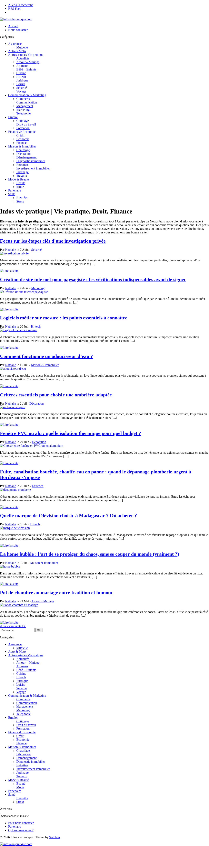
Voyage (21, 91)
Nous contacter (18, 30)
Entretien (22, 164)
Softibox (54, 837)
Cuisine (21, 73)
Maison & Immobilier (22, 146)
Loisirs (20, 84)
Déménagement (26, 157)
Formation (23, 128)
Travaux (21, 175)
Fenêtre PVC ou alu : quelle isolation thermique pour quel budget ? (70, 433)
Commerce (23, 98)
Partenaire (14, 190)
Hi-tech (21, 76)
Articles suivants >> (13, 626)
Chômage (22, 120)
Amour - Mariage (42, 601)
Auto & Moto (17, 51)
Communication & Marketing (27, 95)
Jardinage (22, 172)
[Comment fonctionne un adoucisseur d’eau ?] (13, 368)
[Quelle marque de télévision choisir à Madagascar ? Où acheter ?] (15, 528)
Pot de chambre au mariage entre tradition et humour (56, 592)
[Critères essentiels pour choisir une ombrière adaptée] (12, 407)
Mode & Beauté (18, 179)
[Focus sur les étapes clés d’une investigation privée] (14, 253)
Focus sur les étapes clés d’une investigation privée (53, 241)
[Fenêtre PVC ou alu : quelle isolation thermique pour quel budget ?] (31, 445)
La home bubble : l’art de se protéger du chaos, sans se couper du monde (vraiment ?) (89, 554)
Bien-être (22, 197)
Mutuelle (22, 47)
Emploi (13, 117)
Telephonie (23, 113)
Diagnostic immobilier (30, 161)
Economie (22, 139)
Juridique (22, 80)
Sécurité (21, 87)
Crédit (20, 135)
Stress (20, 201)
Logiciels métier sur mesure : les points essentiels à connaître (63, 317)
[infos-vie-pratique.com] (16, 19)
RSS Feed (14, 8)
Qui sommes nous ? (20, 830)
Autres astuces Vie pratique (25, 54)
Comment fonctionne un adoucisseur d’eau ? (46, 356)
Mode (20, 186)
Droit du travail (26, 124)
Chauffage (23, 150)
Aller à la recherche (20, 5)
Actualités (22, 58)
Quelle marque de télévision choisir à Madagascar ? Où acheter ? (68, 515)
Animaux (22, 65)
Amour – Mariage (27, 62)
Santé (11, 194)
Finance (21, 142)
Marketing (23, 109)
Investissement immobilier (33, 168)
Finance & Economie (22, 131)
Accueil (13, 26)
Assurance (15, 43)
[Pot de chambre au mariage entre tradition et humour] (19, 605)
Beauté (20, 183)
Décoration (23, 153)
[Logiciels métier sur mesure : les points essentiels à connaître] (18, 330)
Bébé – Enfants (26, 69)
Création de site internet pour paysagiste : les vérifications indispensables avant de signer (93, 279)
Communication (26, 102)
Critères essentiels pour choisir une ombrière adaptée (56, 394)
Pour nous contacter (21, 823)
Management (24, 106)
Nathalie (10, 249)
